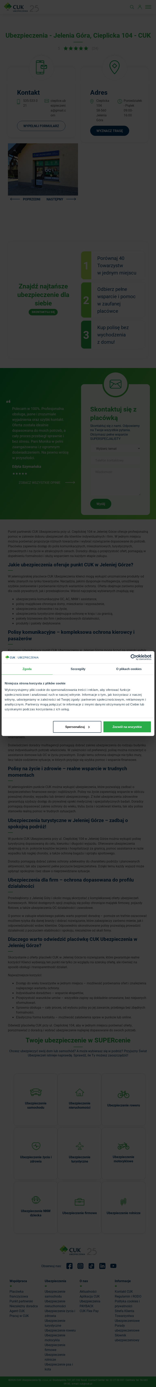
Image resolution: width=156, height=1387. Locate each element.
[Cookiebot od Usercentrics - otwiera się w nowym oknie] (133, 657)
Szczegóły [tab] (78, 669)
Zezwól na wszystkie (127, 726)
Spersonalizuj (75, 726)
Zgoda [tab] (27, 669)
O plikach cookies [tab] (129, 669)
